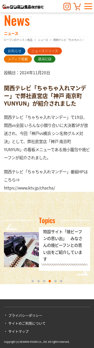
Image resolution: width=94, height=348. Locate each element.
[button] (88, 6)
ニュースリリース (44, 50)
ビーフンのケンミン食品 (18, 40)
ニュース (43, 40)
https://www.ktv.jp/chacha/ (29, 188)
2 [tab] (38, 281)
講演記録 (44, 58)
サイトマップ (18, 331)
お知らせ (14, 50)
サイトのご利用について (26, 323)
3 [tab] (44, 281)
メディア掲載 (18, 58)
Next (83, 272)
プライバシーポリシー (25, 315)
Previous (11, 227)
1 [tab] (33, 281)
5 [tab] (55, 281)
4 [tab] (50, 281)
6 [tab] (61, 281)
